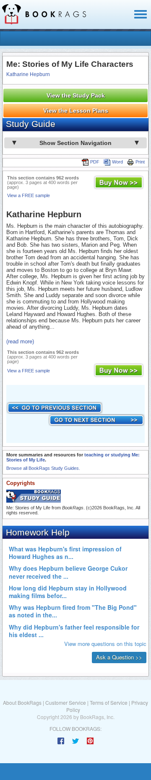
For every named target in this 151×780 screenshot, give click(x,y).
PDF (94, 161)
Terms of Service (109, 702)
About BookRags (22, 702)
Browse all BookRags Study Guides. (43, 468)
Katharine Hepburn (28, 74)
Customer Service (65, 702)
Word (117, 161)
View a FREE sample (28, 195)
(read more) (20, 341)
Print (140, 161)
